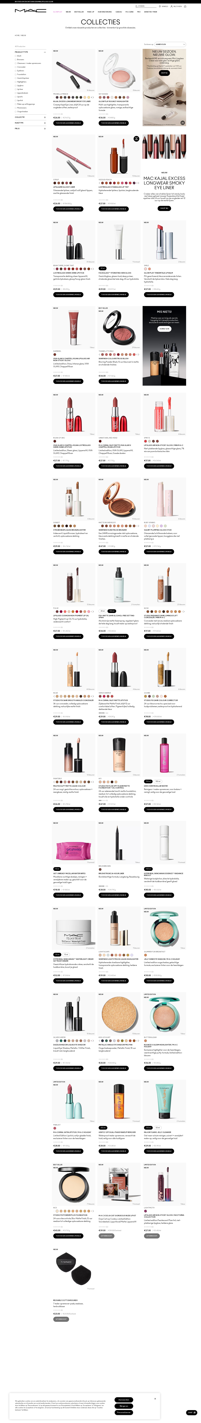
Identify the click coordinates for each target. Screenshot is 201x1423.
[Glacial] (108, 955)
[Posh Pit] (102, 183)
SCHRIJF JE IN (164, 329)
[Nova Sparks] (149, 525)
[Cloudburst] (115, 97)
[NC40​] (88, 1211)
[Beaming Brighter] (80, 1040)
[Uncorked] (72, 781)
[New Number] (72, 97)
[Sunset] (54, 525)
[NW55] (151, 611)
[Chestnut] (70, 183)
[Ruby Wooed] (118, 354)
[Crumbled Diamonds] (84, 1040)
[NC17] (65, 696)
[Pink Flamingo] (134, 354)
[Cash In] (106, 1040)
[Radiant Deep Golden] (130, 525)
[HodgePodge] (57, 781)
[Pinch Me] (106, 354)
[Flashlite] (62, 525)
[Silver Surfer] (57, 1040)
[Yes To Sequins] (118, 1040)
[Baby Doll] (149, 268)
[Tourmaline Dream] (65, 1040)
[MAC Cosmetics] (30, 10)
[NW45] (167, 611)
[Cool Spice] (58, 183)
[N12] (104, 781)
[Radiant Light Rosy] (110, 525)
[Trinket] (118, 183)
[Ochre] (145, 696)
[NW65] (163, 611)
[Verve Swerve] (100, 696)
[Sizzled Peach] (106, 183)
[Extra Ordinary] (127, 955)
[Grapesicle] (61, 611)
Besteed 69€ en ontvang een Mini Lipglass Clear (34, 1)
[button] (192, 1412)
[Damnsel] (54, 354)
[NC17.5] (159, 611)
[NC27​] (76, 1211)
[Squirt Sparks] (165, 525)
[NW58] (80, 696)
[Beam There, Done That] (57, 268)
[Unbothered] (108, 696)
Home (17, 35)
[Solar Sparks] (157, 525)
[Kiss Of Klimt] (126, 1040)
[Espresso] (88, 781)
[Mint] (153, 696)
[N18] (108, 781)
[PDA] (80, 268)
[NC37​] (80, 1211)
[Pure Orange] (165, 696)
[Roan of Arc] (54, 441)
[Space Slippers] (119, 955)
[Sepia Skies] (123, 97)
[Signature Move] (84, 268)
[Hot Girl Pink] (104, 696)
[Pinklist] (54, 1128)
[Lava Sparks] (145, 525)
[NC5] (61, 696)
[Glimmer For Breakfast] (145, 955)
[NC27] (88, 696)
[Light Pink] (161, 696)
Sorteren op (148, 44)
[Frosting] (149, 441)
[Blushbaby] (114, 354)
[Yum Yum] (88, 611)
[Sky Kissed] (100, 97)
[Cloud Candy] (108, 97)
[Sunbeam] (66, 525)
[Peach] (157, 696)
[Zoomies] (126, 183)
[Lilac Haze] (131, 955)
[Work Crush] (68, 268)
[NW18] (84, 696)
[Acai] (54, 183)
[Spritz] (145, 441)
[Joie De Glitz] (122, 1040)
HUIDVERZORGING (105, 12)
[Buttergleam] (145, 1040)
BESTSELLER (79, 12)
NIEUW (68, 12)
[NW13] (76, 696)
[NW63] (112, 781)
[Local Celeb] (72, 268)
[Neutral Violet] (149, 696)
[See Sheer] (130, 183)
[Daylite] (58, 525)
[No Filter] (110, 354)
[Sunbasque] (122, 354)
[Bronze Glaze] (123, 955)
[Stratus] (127, 97)
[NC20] (57, 696)
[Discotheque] (114, 1040)
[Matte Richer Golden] (134, 525)
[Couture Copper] (130, 1040)
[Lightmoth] (145, 1211)
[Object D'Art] (134, 1040)
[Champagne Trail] (76, 1040)
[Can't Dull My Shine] (88, 268)
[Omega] (76, 781)
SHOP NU (164, 73)
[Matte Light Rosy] (122, 525)
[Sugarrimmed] (68, 611)
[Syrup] (66, 183)
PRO (139, 12)
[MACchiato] (62, 183)
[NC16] (61, 1211)
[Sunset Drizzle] (104, 97)
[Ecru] (88, 97)
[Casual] (157, 441)
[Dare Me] (112, 696)
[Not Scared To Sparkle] (88, 1040)
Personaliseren (124, 1412)
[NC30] (72, 696)
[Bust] (110, 1040)
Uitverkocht (106, 1236)
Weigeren (124, 1406)
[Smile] (145, 268)
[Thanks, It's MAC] (102, 354)
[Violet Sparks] (161, 525)
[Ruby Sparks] (153, 525)
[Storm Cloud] (65, 97)
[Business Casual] (110, 183)
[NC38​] (84, 1211)
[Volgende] (93, 97)
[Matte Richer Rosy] (102, 525)
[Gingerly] (126, 354)
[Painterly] (65, 781)
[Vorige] (55, 97)
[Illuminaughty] (102, 1040)
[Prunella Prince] (57, 97)
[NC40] (155, 611)
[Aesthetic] (153, 441)
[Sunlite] (74, 525)
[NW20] (171, 611)
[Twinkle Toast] (84, 97)
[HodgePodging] (61, 97)
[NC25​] (72, 1211)
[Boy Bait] (84, 611)
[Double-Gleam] (104, 955)
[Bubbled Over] (115, 955)
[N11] (100, 781)
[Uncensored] (61, 268)
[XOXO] (114, 183)
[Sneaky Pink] (122, 183)
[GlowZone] (119, 97)
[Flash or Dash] (68, 1040)
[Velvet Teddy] (68, 781)
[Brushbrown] (100, 869)
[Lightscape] (100, 955)
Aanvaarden (124, 1400)
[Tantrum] (76, 611)
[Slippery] (65, 611)
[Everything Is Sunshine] (72, 1040)
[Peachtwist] (130, 354)
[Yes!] (72, 611)
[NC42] (175, 611)
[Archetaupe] (80, 97)
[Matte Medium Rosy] (114, 525)
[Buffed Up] (84, 781)
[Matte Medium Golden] (118, 525)
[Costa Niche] (68, 97)
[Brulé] (80, 781)
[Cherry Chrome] (112, 955)
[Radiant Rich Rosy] (106, 525)
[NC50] (147, 611)
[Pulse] (57, 611)
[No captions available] (164, 346)
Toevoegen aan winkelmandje (68, 123)
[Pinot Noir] (61, 781)
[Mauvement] (80, 611)
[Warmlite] (70, 525)
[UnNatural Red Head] (100, 441)
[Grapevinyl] (134, 183)
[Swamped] (76, 97)
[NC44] (179, 611)
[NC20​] (68, 1211)
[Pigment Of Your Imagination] (65, 268)
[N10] (115, 781)
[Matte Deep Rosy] (126, 525)
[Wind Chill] (112, 97)
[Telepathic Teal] (61, 1040)
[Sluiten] (155, 1398)
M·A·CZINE (130, 12)
